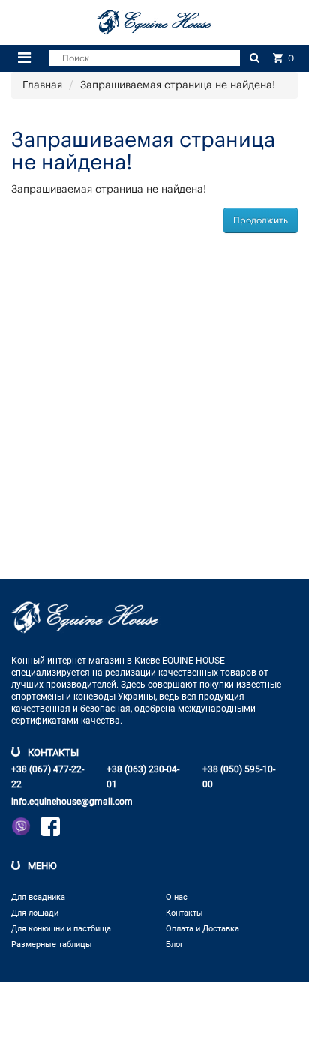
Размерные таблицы (51, 944)
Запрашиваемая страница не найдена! (177, 85)
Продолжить (260, 220)
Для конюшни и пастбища (61, 929)
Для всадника (38, 897)
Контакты (184, 913)
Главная (42, 85)
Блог (175, 944)
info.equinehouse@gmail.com (72, 801)
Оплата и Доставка (202, 929)
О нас (177, 897)
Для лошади (34, 913)
